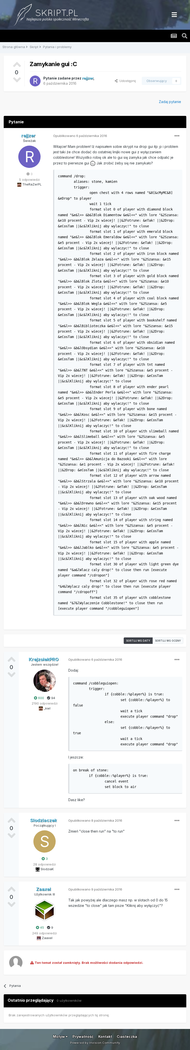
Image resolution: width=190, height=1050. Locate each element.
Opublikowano (80, 136)
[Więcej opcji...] (176, 136)
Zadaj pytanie (170, 102)
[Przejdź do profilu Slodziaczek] (44, 841)
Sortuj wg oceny (168, 640)
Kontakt (105, 1036)
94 (52, 698)
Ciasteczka (127, 1036)
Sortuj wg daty (138, 640)
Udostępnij (127, 81)
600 (40, 698)
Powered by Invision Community (95, 1043)
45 (41, 927)
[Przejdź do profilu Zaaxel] (44, 910)
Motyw (59, 1036)
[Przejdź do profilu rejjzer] (35, 81)
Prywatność (83, 1036)
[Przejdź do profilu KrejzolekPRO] (44, 681)
